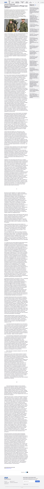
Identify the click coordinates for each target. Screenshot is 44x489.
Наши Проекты (6, 483)
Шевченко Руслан (8, 468)
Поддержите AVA (6, 482)
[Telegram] (26, 472)
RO (38, 2)
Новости (13, 2)
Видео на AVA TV (12, 481)
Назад (17, 4)
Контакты (5, 481)
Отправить (37, 481)
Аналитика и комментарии (14, 482)
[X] (27, 472)
